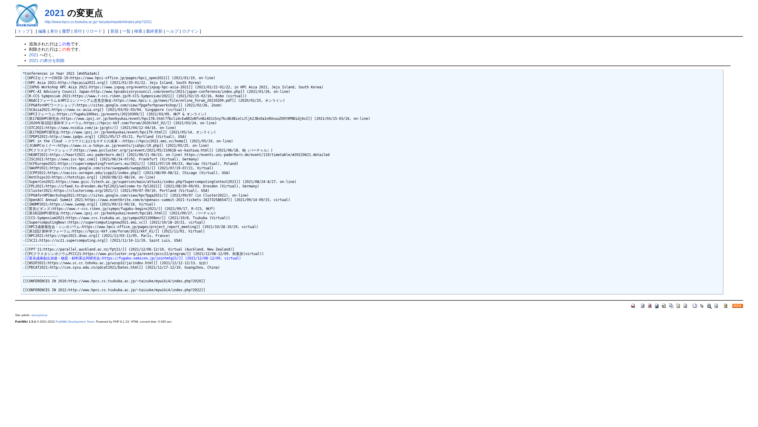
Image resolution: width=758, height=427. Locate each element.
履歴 (66, 31)
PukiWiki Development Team (75, 321)
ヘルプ (172, 31)
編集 (42, 31)
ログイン (190, 31)
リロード (94, 31)
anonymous (39, 315)
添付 (78, 31)
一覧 (126, 31)
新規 (114, 31)
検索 (138, 31)
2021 (55, 13)
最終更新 (154, 31)
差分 (54, 31)
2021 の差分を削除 (47, 60)
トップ (23, 31)
